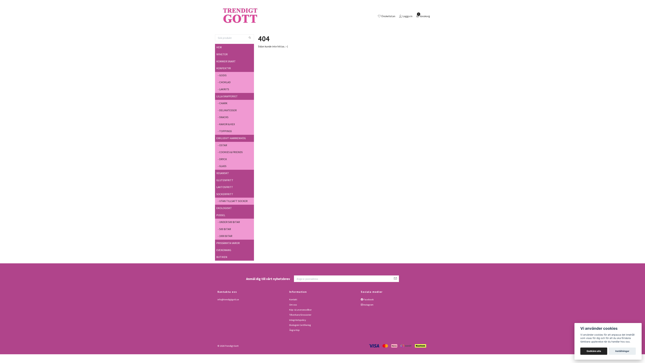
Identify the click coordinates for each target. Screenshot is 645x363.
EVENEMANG (223, 264)
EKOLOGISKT (224, 222)
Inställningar (622, 351)
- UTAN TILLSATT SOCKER (233, 215)
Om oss (293, 318)
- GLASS (222, 180)
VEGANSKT (222, 187)
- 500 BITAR (224, 243)
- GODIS (222, 89)
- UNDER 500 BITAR (229, 235)
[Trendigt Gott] (254, 23)
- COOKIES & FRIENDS (230, 166)
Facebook (368, 313)
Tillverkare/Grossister (300, 328)
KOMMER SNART (226, 75)
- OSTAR (222, 159)
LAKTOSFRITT (224, 201)
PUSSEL (220, 229)
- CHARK (222, 117)
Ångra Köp (294, 344)
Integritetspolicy (297, 333)
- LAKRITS (223, 103)
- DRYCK (222, 173)
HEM (219, 61)
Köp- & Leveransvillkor (300, 323)
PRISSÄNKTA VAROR (228, 256)
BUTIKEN (221, 270)
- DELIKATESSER (227, 124)
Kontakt (293, 313)
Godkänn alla (594, 351)
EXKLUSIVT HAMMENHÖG (231, 152)
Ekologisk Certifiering (300, 338)
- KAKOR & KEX (226, 138)
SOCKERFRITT (224, 208)
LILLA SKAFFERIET (227, 110)
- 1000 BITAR (225, 250)
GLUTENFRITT (224, 194)
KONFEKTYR (223, 82)
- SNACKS (223, 131)
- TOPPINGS (225, 145)
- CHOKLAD (224, 96)
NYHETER (222, 68)
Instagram (368, 318)
